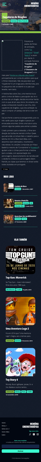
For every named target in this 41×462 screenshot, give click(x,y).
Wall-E (27, 55)
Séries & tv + (6, 429)
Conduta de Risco (21, 186)
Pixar (23, 392)
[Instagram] (38, 434)
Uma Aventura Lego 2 (17, 328)
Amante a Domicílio (21, 200)
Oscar (24, 219)
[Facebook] (34, 434)
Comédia (18, 203)
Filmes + (4, 426)
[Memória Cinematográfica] (31, 5)
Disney (17, 392)
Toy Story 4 (12, 379)
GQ (31, 203)
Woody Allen (19, 206)
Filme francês (23, 21)
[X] (30, 434)
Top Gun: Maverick (16, 277)
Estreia (13, 21)
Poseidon (34, 147)
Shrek (36, 52)
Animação (5, 21)
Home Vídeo (5, 432)
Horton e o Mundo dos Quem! (22, 75)
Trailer (19, 289)
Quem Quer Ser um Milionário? (25, 216)
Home (4, 423)
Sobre (3, 435)
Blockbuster (10, 289)
